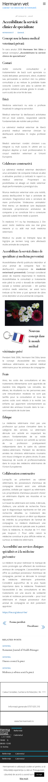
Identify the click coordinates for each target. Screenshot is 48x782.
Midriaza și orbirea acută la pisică (18, 672)
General (20, 32)
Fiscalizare (32, 626)
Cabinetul (18, 735)
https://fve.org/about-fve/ (14, 612)
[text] (24, 473)
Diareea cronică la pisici (13, 661)
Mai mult (24, 778)
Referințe (18, 730)
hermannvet (8, 32)
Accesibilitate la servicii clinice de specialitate (19, 24)
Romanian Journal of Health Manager (20, 649)
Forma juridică (17, 622)
